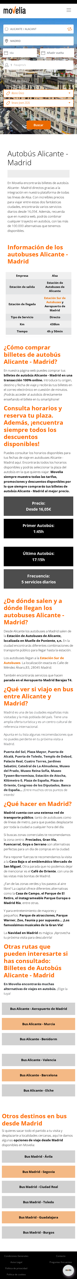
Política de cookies (16, 1274)
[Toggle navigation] (69, 10)
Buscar (38, 125)
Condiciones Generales (16, 1256)
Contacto (60, 1256)
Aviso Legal (16, 1262)
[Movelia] (14, 10)
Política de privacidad (16, 1268)
